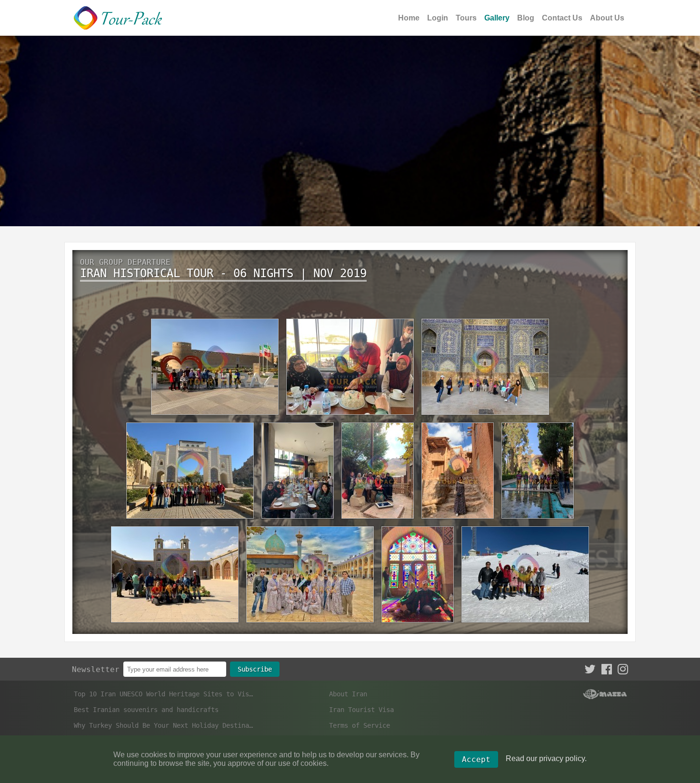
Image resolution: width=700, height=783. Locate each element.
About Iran (348, 694)
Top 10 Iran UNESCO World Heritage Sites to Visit (163, 694)
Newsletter (96, 669)
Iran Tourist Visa (361, 709)
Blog (525, 18)
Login (437, 18)
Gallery (497, 18)
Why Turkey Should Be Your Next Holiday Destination (163, 725)
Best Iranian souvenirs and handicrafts (146, 709)
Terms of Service (359, 725)
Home (409, 18)
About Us (607, 18)
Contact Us (562, 18)
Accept (476, 759)
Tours (466, 18)
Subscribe (255, 669)
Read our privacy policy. (546, 758)
